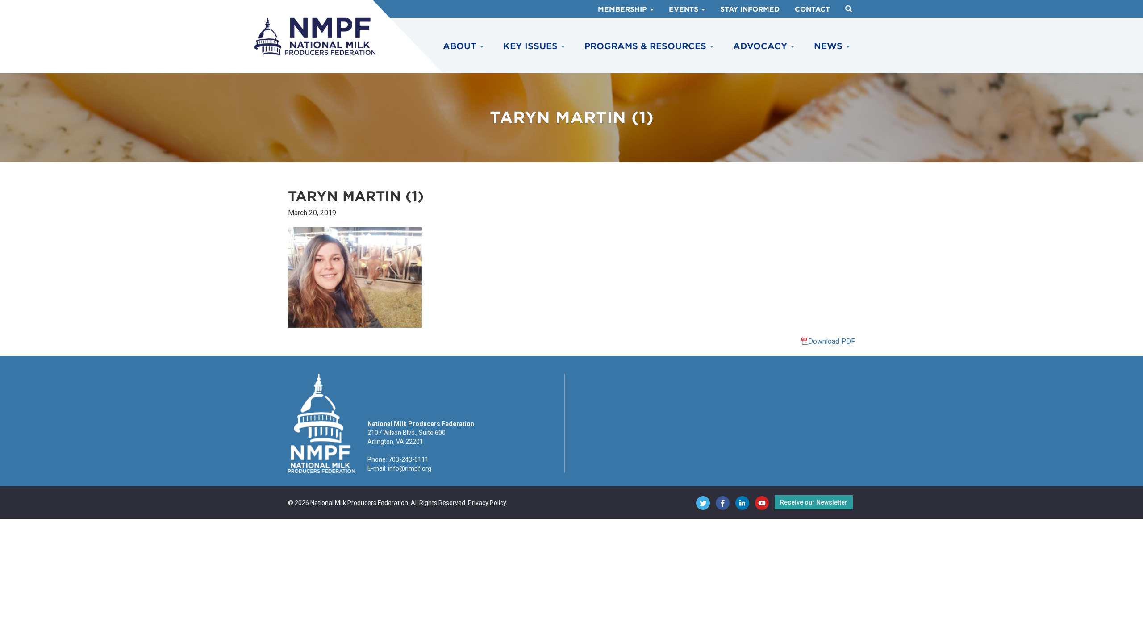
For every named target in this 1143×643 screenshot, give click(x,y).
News (829, 46)
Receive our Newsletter (813, 502)
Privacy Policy (487, 502)
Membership (623, 9)
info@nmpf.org (409, 468)
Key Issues (531, 46)
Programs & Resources (646, 46)
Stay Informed (750, 9)
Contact (812, 9)
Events (685, 9)
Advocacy (761, 46)
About (461, 46)
